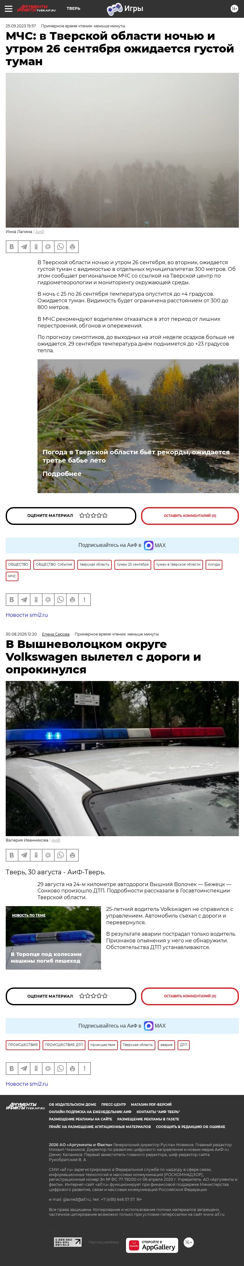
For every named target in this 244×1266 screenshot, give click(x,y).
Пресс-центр (113, 1105)
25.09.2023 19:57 (21, 26)
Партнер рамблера (104, 1242)
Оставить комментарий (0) (190, 516)
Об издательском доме (72, 1105)
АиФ (39, 231)
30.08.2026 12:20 (21, 634)
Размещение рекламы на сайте (80, 1119)
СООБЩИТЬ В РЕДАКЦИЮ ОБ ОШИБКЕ (190, 1127)
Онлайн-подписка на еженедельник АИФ (90, 1112)
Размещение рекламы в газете (148, 1119)
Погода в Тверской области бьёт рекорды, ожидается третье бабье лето (136, 456)
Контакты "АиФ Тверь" (158, 1112)
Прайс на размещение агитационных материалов (100, 1127)
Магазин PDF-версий (151, 1105)
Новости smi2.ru (27, 615)
